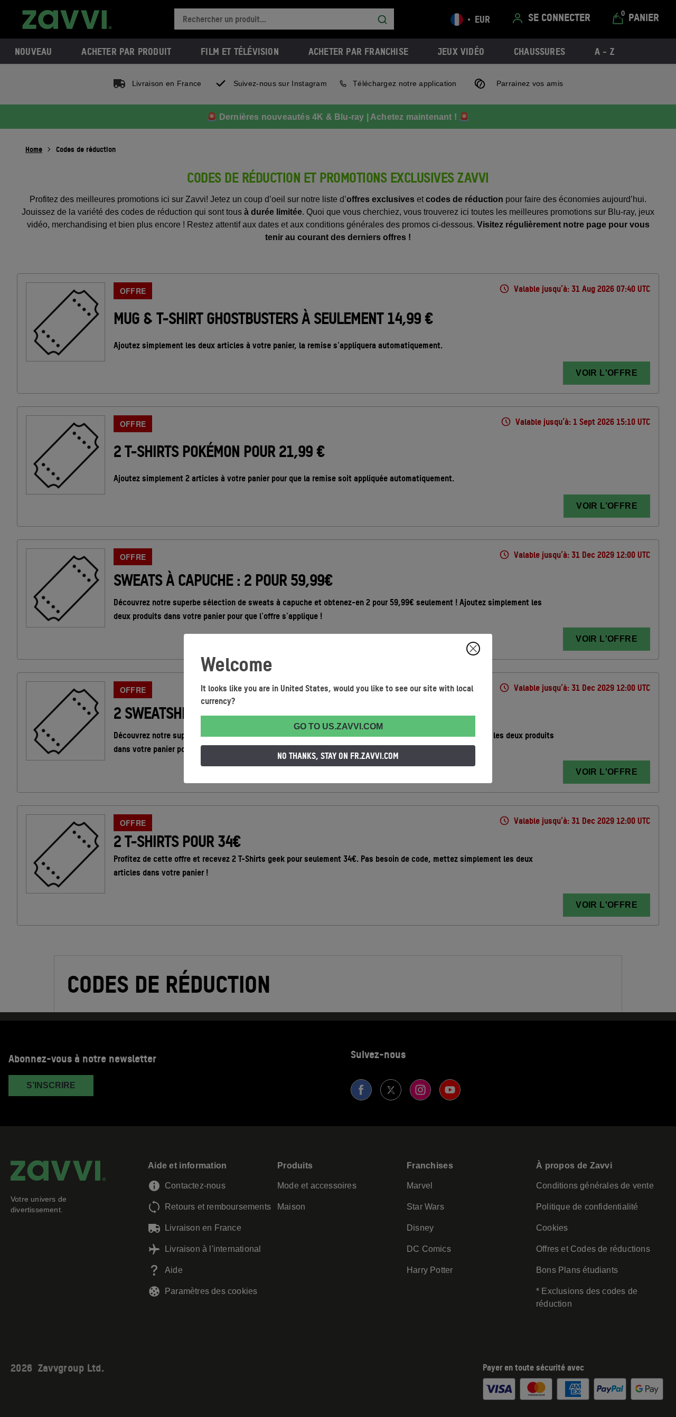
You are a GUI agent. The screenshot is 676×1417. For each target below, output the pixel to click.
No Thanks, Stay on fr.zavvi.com (338, 755)
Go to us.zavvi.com (338, 726)
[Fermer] (473, 648)
